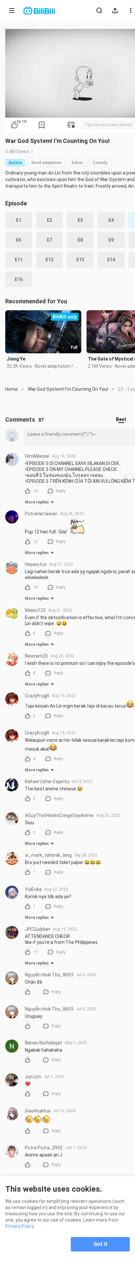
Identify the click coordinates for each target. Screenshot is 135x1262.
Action (77, 162)
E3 (80, 220)
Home (11, 389)
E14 (111, 259)
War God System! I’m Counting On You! (57, 140)
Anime (15, 162)
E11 (19, 259)
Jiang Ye (16, 359)
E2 (49, 220)
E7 (49, 240)
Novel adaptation (46, 162)
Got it (100, 1244)
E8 (80, 240)
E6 (18, 240)
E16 (19, 279)
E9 (111, 240)
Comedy (100, 162)
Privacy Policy (19, 1226)
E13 (80, 259)
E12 (49, 259)
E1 (18, 220)
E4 (111, 220)
